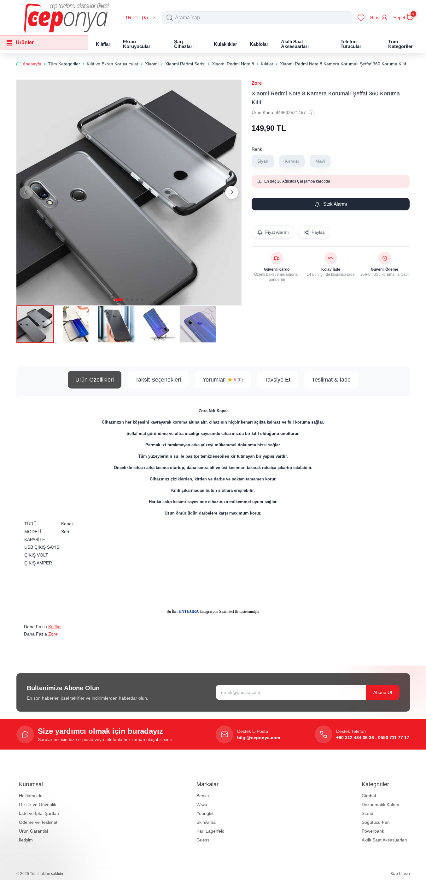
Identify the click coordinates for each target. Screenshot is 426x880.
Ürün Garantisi (33, 831)
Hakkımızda (31, 795)
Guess (202, 839)
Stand (367, 813)
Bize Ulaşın (400, 873)
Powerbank (373, 831)
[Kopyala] (312, 112)
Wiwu (201, 804)
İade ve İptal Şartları (39, 813)
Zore (257, 83)
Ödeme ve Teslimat (38, 822)
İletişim (26, 839)
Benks (202, 795)
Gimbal (369, 795)
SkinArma (206, 822)
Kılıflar (54, 626)
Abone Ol (382, 692)
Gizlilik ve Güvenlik (37, 804)
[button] (118, 299)
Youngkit (204, 813)
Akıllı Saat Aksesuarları (384, 839)
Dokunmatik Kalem (380, 804)
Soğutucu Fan (376, 822)
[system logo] (66, 18)
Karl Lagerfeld (210, 831)
